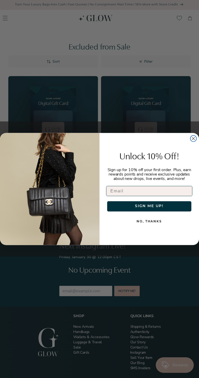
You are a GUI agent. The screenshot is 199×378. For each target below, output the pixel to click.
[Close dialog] (193, 138)
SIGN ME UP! (149, 206)
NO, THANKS (149, 221)
